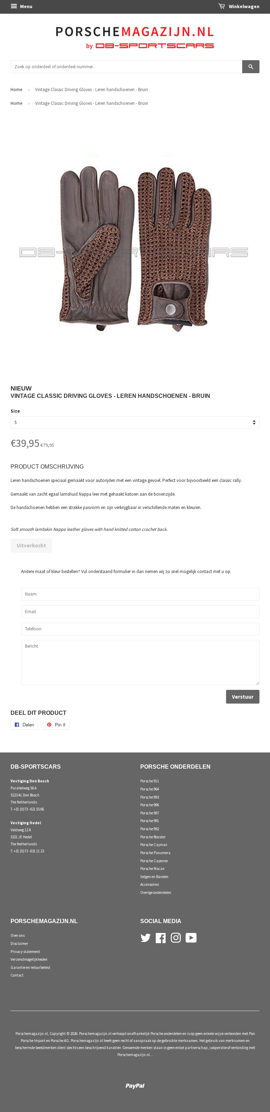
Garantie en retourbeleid (30, 967)
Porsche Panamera (155, 852)
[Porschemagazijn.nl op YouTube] (191, 937)
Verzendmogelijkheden (29, 959)
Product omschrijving (47, 467)
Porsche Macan (152, 868)
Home (16, 90)
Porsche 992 (149, 828)
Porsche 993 (149, 797)
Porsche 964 (149, 789)
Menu (25, 6)
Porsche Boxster (153, 836)
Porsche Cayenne (154, 860)
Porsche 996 (149, 804)
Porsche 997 (149, 813)
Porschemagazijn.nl (31, 1033)
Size (15, 411)
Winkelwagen (243, 6)
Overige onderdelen (155, 892)
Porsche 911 (149, 781)
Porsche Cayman (153, 844)
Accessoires (149, 884)
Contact (17, 975)
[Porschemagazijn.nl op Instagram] (176, 937)
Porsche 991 (149, 820)
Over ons (18, 935)
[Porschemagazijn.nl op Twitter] (145, 937)
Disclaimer (19, 943)
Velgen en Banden (154, 876)
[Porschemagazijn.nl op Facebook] (160, 937)
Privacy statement (25, 951)
